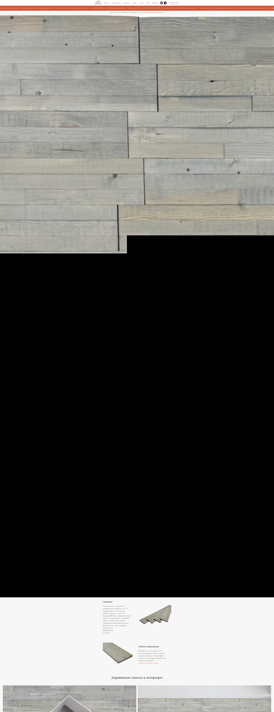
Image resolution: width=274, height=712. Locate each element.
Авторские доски (125, 12)
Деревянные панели (135, 12)
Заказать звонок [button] (173, 4)
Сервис (134, 3)
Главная (111, 12)
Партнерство (117, 3)
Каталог (117, 12)
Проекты (126, 3)
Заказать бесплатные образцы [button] (148, 663)
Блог (148, 3)
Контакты (155, 3)
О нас (142, 3)
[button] (162, 306)
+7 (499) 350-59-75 (173, 2)
